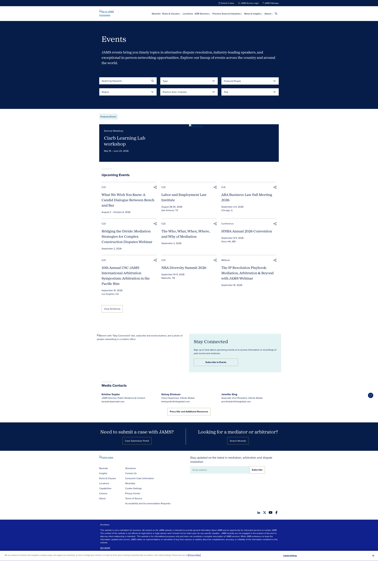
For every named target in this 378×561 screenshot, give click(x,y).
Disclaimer (130, 468)
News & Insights (252, 13)
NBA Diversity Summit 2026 (183, 267)
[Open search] (276, 14)
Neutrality (130, 483)
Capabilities (105, 488)
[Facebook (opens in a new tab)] (276, 512)
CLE (104, 187)
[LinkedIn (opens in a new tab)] (258, 512)
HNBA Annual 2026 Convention (246, 231)
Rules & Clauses (171, 13)
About (267, 13)
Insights (103, 473)
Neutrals (156, 13)
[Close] (373, 555)
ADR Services (202, 13)
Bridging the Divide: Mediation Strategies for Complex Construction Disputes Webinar (127, 236)
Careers (103, 493)
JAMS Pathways (271, 3)
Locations (188, 13)
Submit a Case (227, 3)
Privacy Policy (194, 555)
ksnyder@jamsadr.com (113, 401)
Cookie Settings (133, 488)
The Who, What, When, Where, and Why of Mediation (185, 233)
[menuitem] (156, 14)
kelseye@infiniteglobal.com (175, 401)
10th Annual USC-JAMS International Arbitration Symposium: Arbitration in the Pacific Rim (126, 275)
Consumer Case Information (139, 478)
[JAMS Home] (110, 13)
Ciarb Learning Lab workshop (124, 141)
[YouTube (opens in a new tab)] (270, 512)
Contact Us (131, 473)
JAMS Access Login (250, 3)
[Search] (152, 81)
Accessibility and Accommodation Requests (147, 503)
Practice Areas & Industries (226, 13)
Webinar (225, 260)
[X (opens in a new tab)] (264, 512)
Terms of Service (133, 498)
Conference (227, 223)
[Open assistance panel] (370, 395)
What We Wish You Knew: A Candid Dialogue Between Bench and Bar (128, 200)
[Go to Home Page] (110, 458)
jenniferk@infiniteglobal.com (236, 401)
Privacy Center (132, 493)
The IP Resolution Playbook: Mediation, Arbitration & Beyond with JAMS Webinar (247, 273)
